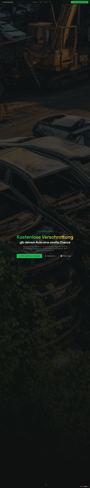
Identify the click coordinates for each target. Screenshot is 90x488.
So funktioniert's (50, 256)
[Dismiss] (88, 486)
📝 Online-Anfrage (66, 256)
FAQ (50, 2)
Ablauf (41, 2)
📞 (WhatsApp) (79, 2)
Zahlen (45, 2)
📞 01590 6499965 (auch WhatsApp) (29, 256)
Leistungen (35, 2)
